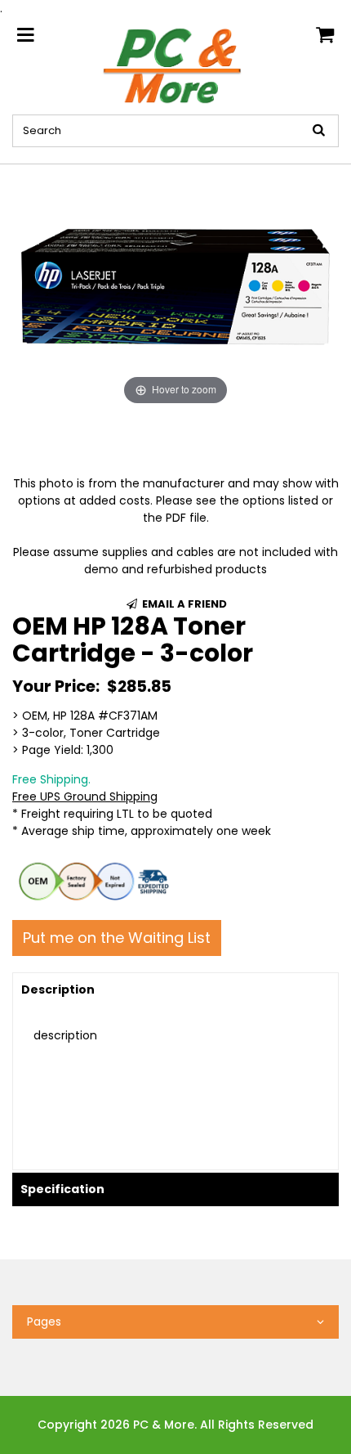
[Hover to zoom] (175, 286)
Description (58, 989)
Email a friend (183, 604)
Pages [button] (44, 1321)
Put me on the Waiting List (117, 937)
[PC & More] (175, 64)
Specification (62, 1189)
